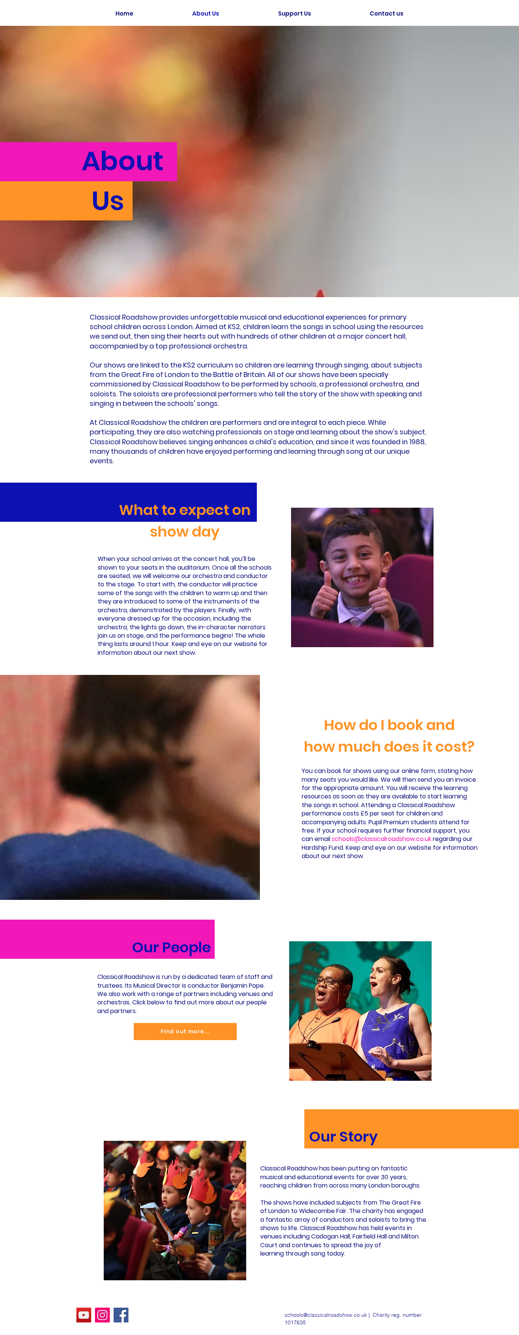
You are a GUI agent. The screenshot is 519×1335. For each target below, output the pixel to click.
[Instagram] (102, 1315)
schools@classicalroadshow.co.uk (381, 839)
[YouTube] (83, 1315)
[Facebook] (121, 1315)
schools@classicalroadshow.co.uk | (329, 1314)
